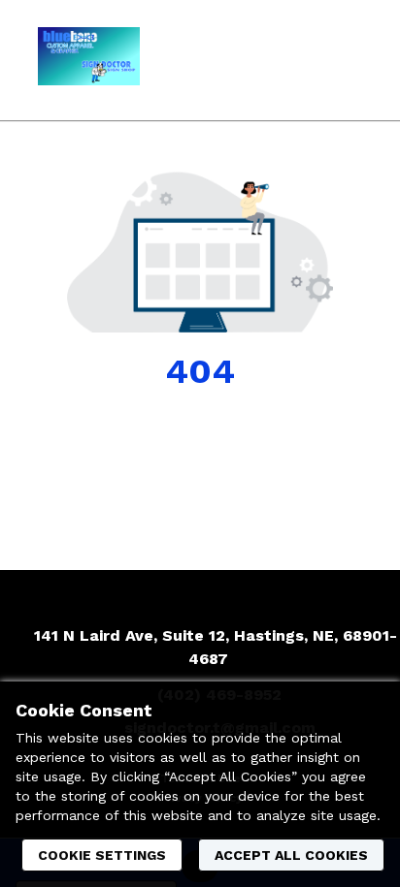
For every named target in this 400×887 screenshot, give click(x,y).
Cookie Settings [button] (102, 855)
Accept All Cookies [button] (291, 855)
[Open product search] (307, 60)
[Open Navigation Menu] (346, 60)
